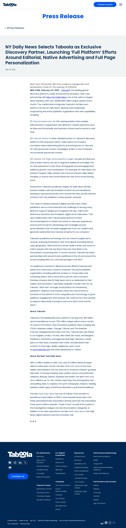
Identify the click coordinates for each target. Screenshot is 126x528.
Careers (58, 495)
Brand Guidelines (81, 471)
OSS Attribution (12, 524)
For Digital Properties (60, 454)
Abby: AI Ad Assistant (40, 461)
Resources (79, 453)
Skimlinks (59, 470)
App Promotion (99, 503)
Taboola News (61, 466)
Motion (96, 500)
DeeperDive (60, 473)
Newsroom (59, 462)
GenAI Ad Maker (42, 466)
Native (96, 485)
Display (96, 489)
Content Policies (80, 478)
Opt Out (33, 521)
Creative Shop (42, 470)
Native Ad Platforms (101, 473)
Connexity (40, 473)
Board (57, 509)
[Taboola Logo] (9, 4)
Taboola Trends (43, 485)
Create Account (105, 4)
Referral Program (43, 477)
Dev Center (79, 474)
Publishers (59, 459)
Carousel (97, 492)
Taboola (65, 90)
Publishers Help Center (80, 492)
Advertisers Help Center (81, 486)
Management (60, 506)
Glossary (78, 460)
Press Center (60, 502)
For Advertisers (43, 453)
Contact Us (18, 476)
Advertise (40, 456)
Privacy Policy (25, 524)
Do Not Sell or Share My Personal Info (72, 521)
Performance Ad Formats (105, 481)
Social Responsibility (60, 490)
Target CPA (98, 464)
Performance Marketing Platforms (103, 468)
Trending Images (43, 496)
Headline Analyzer (43, 500)
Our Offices (60, 498)
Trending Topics (42, 492)
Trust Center (79, 482)
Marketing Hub (80, 464)
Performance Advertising (105, 453)
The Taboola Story (62, 485)
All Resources (79, 456)
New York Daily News (56, 97)
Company (59, 481)
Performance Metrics (102, 456)
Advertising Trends (43, 489)
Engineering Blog (81, 467)
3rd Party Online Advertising (47, 521)
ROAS (96, 460)
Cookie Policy (12, 521)
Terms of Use (23, 521)
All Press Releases (15, 28)
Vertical (97, 496)
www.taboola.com (41, 349)
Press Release (63, 16)
